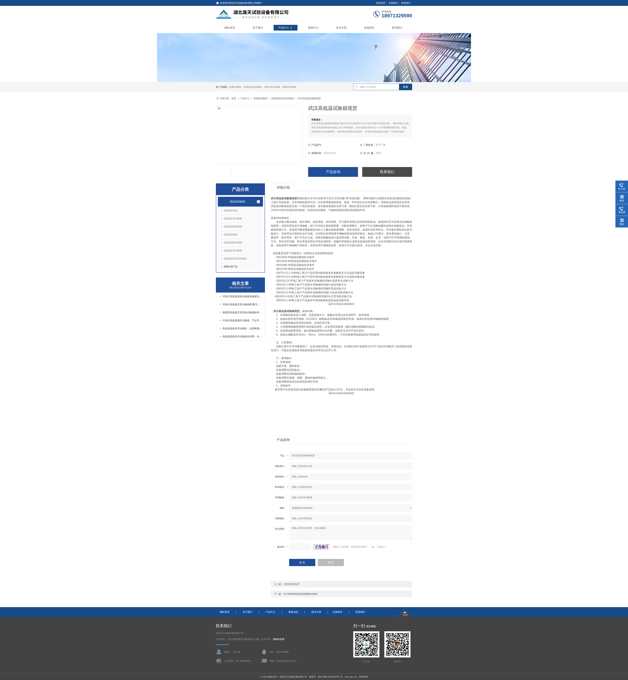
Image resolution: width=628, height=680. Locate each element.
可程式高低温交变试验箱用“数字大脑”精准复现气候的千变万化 (242, 304)
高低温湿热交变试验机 (282, 98)
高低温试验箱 (260, 98)
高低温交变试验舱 (233, 218)
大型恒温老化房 (291, 584)
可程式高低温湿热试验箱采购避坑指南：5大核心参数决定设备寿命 (242, 296)
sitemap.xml (351, 676)
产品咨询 (333, 172)
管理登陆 (363, 676)
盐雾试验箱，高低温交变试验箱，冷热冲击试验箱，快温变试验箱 (263, 87)
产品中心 (283, 27)
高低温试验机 (230, 234)
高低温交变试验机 (233, 250)
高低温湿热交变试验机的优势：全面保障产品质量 (242, 336)
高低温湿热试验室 (233, 226)
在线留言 (393, 3)
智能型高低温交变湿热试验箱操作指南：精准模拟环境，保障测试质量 (242, 312)
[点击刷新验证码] (321, 547)
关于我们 (258, 27)
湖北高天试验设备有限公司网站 (245, 3)
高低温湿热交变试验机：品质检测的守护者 (242, 328)
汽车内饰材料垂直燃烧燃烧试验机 (300, 594)
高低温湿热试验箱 (233, 242)
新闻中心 (313, 27)
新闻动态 (293, 612)
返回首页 (380, 3)
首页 (233, 98)
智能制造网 (278, 639)
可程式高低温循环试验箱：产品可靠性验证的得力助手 (242, 320)
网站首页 (230, 27)
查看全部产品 (230, 266)
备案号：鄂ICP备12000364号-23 (326, 676)
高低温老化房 (230, 210)
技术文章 (341, 27)
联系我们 (405, 3)
